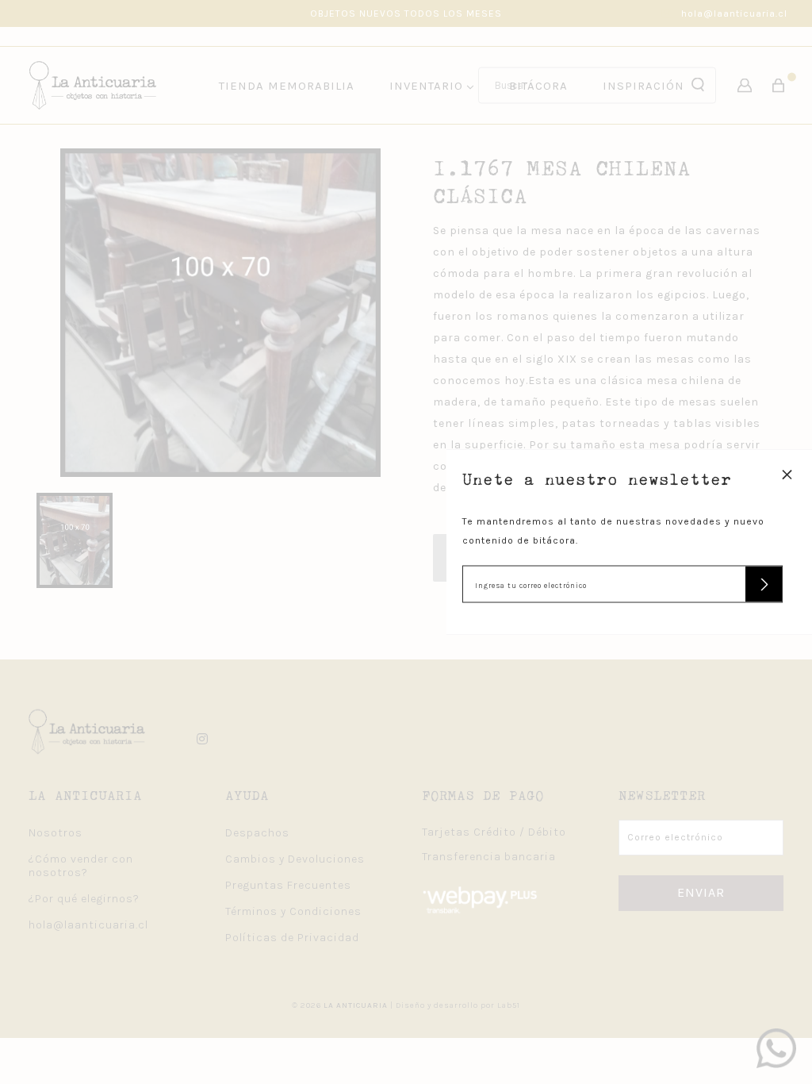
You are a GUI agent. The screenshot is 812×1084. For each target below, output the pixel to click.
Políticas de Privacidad (292, 937)
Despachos (257, 833)
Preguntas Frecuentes (288, 885)
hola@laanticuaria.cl (734, 13)
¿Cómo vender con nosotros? (81, 865)
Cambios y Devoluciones (295, 859)
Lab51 (508, 1005)
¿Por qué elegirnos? (84, 898)
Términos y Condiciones (293, 911)
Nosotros (55, 833)
